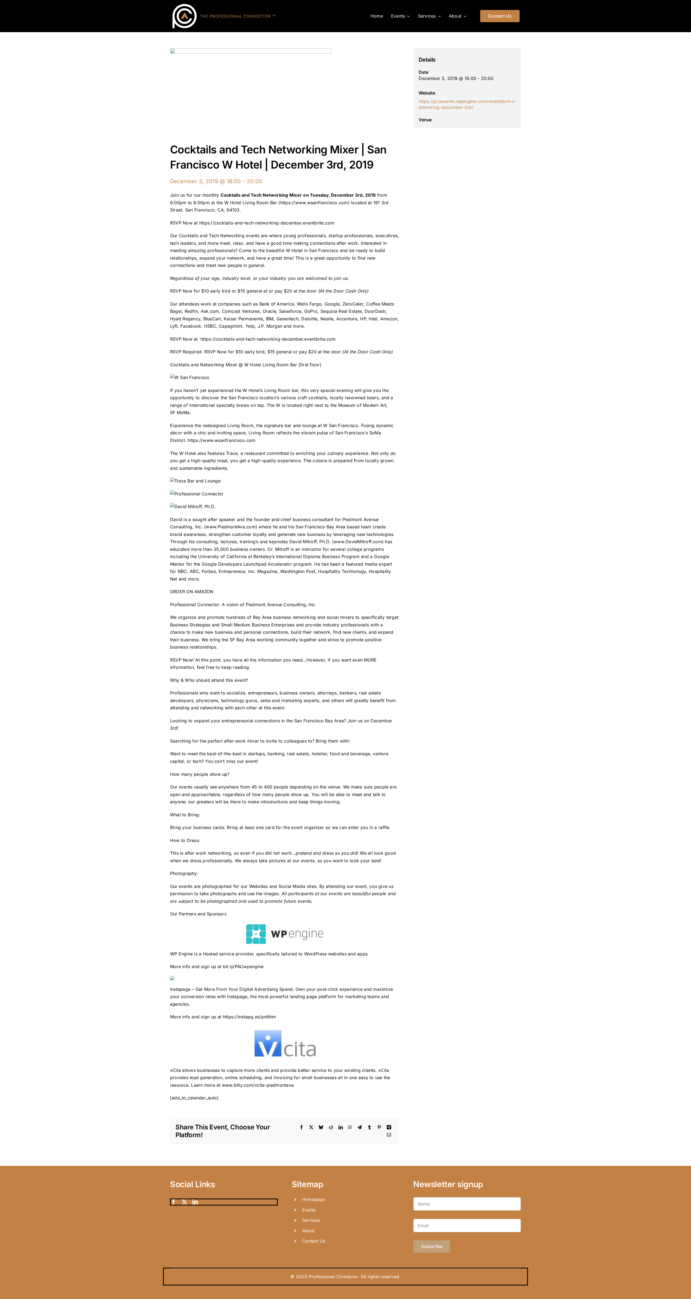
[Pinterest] (379, 1127)
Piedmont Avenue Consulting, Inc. (281, 604)
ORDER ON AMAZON (192, 591)
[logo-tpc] (224, 3)
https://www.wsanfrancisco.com (314, 202)
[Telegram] (359, 1127)
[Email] (389, 1135)
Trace (232, 453)
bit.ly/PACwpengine (243, 966)
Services (311, 1220)
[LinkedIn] (341, 1127)
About (308, 1230)
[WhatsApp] (350, 1127)
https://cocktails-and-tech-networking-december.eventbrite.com (267, 223)
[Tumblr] (369, 1127)
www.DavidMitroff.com (358, 541)
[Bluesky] (321, 1127)
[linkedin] (195, 1202)
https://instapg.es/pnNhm (249, 1016)
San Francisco (343, 425)
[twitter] (184, 1202)
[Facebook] (301, 1127)
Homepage (313, 1199)
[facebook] (173, 1202)
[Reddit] (331, 1127)
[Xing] (389, 1127)
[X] (311, 1127)
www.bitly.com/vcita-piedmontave (258, 1085)
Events (309, 1210)
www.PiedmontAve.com (231, 526)
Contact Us (313, 1241)
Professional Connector (194, 604)
